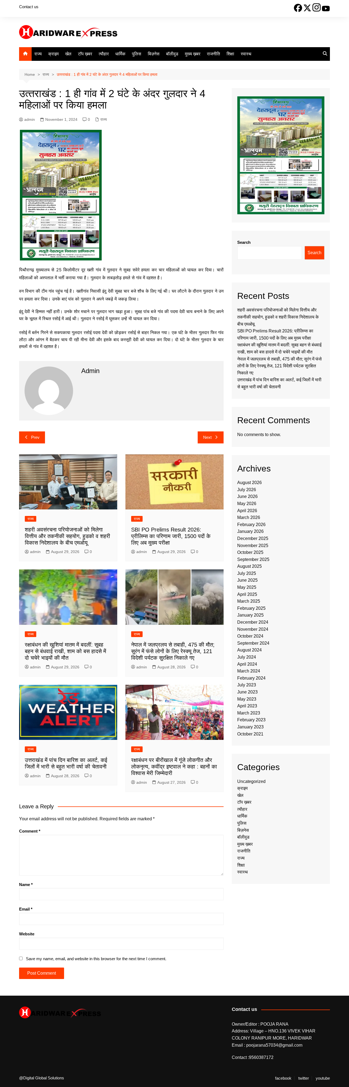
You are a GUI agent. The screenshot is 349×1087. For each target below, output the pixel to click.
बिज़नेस (154, 54)
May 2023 (246, 699)
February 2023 (251, 719)
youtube (323, 1078)
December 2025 (252, 538)
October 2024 (250, 636)
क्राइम (53, 54)
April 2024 (247, 664)
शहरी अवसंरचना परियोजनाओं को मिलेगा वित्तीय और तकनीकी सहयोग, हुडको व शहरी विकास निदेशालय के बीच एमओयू (67, 536)
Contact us (28, 6)
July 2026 (246, 489)
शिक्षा (230, 54)
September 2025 (253, 559)
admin (29, 119)
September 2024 (253, 643)
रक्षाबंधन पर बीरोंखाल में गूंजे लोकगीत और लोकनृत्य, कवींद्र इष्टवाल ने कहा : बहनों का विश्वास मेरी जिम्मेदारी (174, 766)
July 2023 (246, 685)
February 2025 (251, 608)
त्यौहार (104, 54)
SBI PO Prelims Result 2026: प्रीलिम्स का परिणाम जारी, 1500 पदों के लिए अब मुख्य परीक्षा (170, 536)
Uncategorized (251, 781)
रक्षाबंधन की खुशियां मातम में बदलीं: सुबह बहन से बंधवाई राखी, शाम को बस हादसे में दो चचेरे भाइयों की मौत (65, 651)
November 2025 (252, 545)
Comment (29, 831)
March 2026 (248, 517)
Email (25, 909)
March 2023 (248, 713)
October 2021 (250, 734)
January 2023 (250, 727)
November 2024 (252, 629)
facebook (283, 1078)
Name (26, 884)
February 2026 (251, 524)
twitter (303, 1078)
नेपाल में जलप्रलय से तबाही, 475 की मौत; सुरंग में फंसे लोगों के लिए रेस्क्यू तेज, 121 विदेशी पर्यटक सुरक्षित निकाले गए (173, 651)
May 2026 (246, 503)
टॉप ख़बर (85, 54)
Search (244, 242)
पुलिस (136, 54)
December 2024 (252, 622)
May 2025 (246, 587)
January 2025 (250, 615)
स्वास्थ (246, 54)
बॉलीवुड (172, 54)
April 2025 (247, 594)
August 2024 (249, 650)
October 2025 (250, 552)
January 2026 (250, 531)
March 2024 (248, 671)
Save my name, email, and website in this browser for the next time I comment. (96, 958)
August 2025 (249, 566)
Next (207, 437)
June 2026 (247, 496)
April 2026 (247, 510)
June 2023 (247, 692)
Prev (35, 437)
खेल (68, 54)
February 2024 (251, 678)
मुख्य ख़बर (192, 54)
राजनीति (213, 54)
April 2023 (247, 706)
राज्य (38, 54)
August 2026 (249, 482)
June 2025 (247, 580)
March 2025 (248, 601)
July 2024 (246, 657)
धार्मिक (120, 54)
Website (26, 934)
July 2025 (246, 573)
